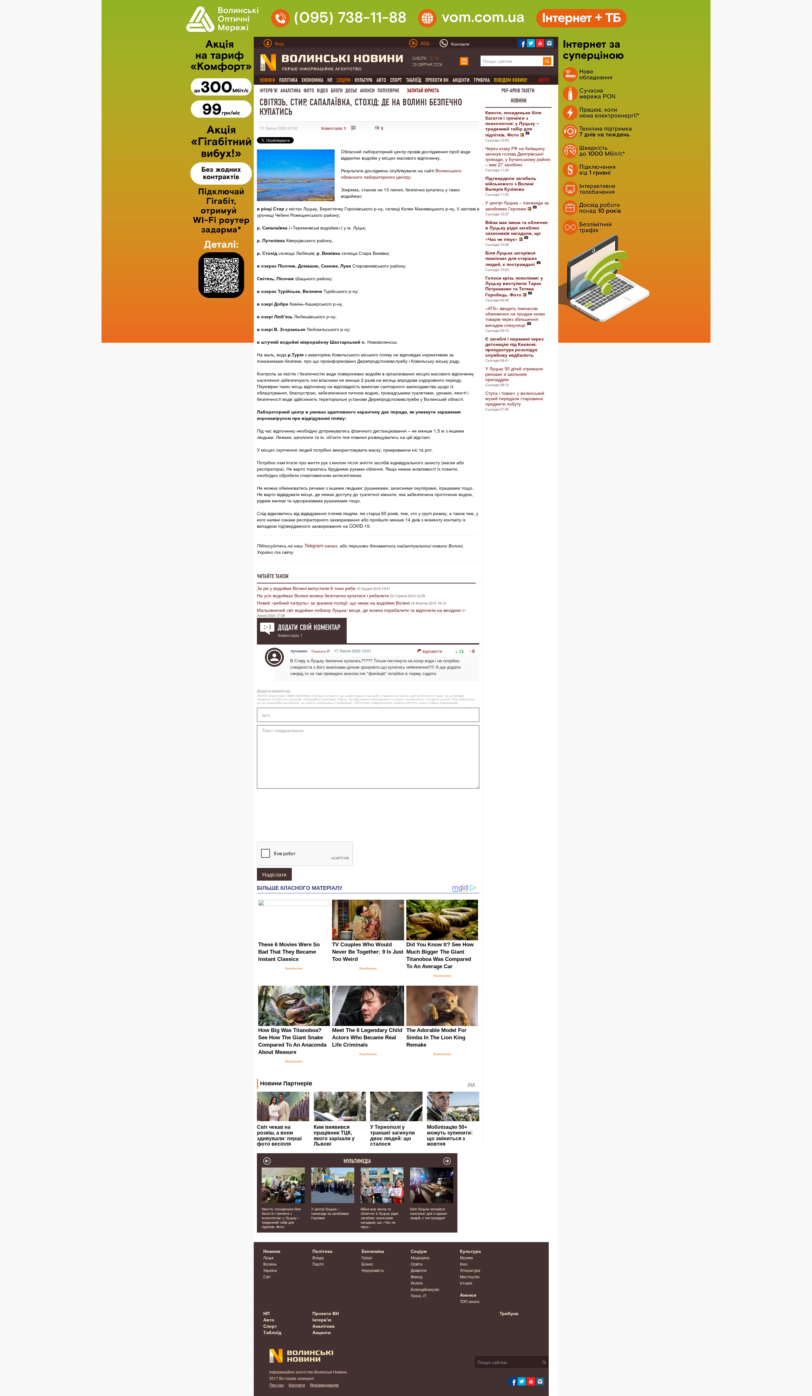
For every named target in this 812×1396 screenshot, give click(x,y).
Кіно (464, 1264)
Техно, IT (418, 1295)
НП (329, 80)
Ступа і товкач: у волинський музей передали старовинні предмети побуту (514, 398)
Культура (363, 80)
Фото (309, 90)
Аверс (543, 80)
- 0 (472, 651)
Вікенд (416, 1276)
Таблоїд (413, 80)
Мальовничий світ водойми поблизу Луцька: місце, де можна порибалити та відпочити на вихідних (359, 610)
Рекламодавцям (324, 1384)
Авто (381, 80)
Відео (322, 90)
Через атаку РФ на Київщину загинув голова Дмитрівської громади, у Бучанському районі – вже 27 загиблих (517, 156)
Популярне (388, 90)
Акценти (461, 80)
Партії (318, 1264)
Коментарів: (333, 128)
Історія (466, 1283)
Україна (270, 1270)
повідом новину (510, 80)
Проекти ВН (437, 80)
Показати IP (320, 651)
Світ (267, 1276)
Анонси (367, 90)
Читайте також (273, 576)
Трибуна (482, 80)
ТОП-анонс (470, 1301)
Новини (519, 100)
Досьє (351, 90)
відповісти (432, 651)
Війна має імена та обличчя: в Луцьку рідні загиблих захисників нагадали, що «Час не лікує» (379, 1217)
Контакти (297, 1384)
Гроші (367, 1257)
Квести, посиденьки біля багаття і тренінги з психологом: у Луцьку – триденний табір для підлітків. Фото (281, 1217)
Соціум (419, 1251)
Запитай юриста (423, 90)
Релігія (417, 1283)
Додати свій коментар (309, 627)
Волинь (270, 1264)
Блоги (337, 90)
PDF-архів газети (517, 90)
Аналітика (290, 90)
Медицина (420, 1257)
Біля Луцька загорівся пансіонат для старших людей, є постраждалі (428, 1213)
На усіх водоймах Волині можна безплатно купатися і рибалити (323, 595)
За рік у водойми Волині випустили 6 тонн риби (306, 588)
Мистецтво (470, 1276)
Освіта (416, 1264)
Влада (318, 1257)
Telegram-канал (320, 545)
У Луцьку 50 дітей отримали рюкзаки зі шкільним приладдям (514, 373)
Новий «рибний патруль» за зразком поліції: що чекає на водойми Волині (333, 602)
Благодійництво (425, 1289)
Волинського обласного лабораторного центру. (401, 173)
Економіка (312, 80)
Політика (288, 80)
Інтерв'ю (269, 90)
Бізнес (367, 1264)
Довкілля (419, 1270)
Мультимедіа (357, 1161)
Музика (466, 1257)
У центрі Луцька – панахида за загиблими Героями (517, 205)
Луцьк (268, 1257)
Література (470, 1270)
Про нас (276, 1384)
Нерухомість (373, 1270)
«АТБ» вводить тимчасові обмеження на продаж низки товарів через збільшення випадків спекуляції (515, 316)
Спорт (396, 80)
